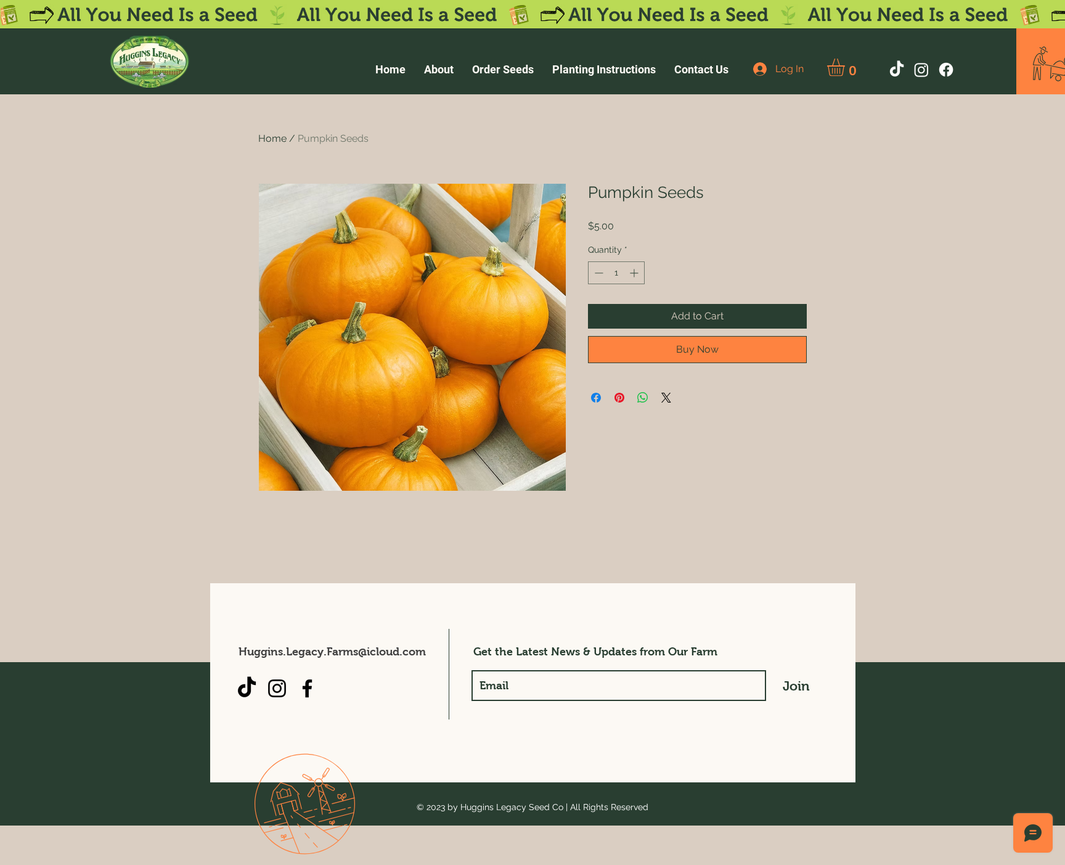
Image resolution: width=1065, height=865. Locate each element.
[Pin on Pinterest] (619, 397)
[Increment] (635, 273)
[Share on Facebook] (596, 397)
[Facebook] (946, 69)
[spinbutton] (616, 273)
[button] (846, 67)
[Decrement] (597, 273)
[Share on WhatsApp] (642, 397)
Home (272, 138)
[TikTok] (897, 69)
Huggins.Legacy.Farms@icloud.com (332, 652)
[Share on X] (666, 397)
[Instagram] (921, 69)
